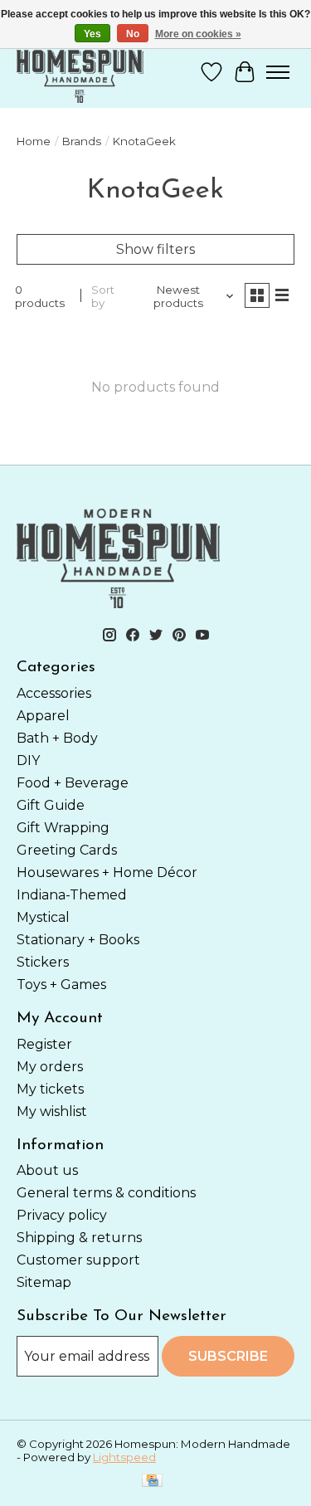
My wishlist (52, 1111)
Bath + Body (57, 738)
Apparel (43, 716)
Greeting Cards (67, 850)
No (132, 34)
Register (44, 1044)
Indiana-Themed (72, 895)
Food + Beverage (73, 783)
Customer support (78, 1260)
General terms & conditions (106, 1193)
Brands (81, 141)
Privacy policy (62, 1215)
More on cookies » (198, 34)
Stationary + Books (78, 940)
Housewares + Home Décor (107, 872)
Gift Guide (51, 805)
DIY (28, 760)
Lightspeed (124, 1457)
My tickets (50, 1089)
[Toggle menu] (277, 72)
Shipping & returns (79, 1237)
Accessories (54, 693)
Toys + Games (61, 984)
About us (47, 1170)
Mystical (43, 917)
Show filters (155, 249)
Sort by (102, 296)
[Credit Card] (152, 1481)
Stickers (43, 962)
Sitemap (44, 1282)
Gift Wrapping (63, 828)
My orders (50, 1067)
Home (34, 141)
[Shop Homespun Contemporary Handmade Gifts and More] (80, 72)
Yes (92, 34)
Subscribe (228, 1356)
